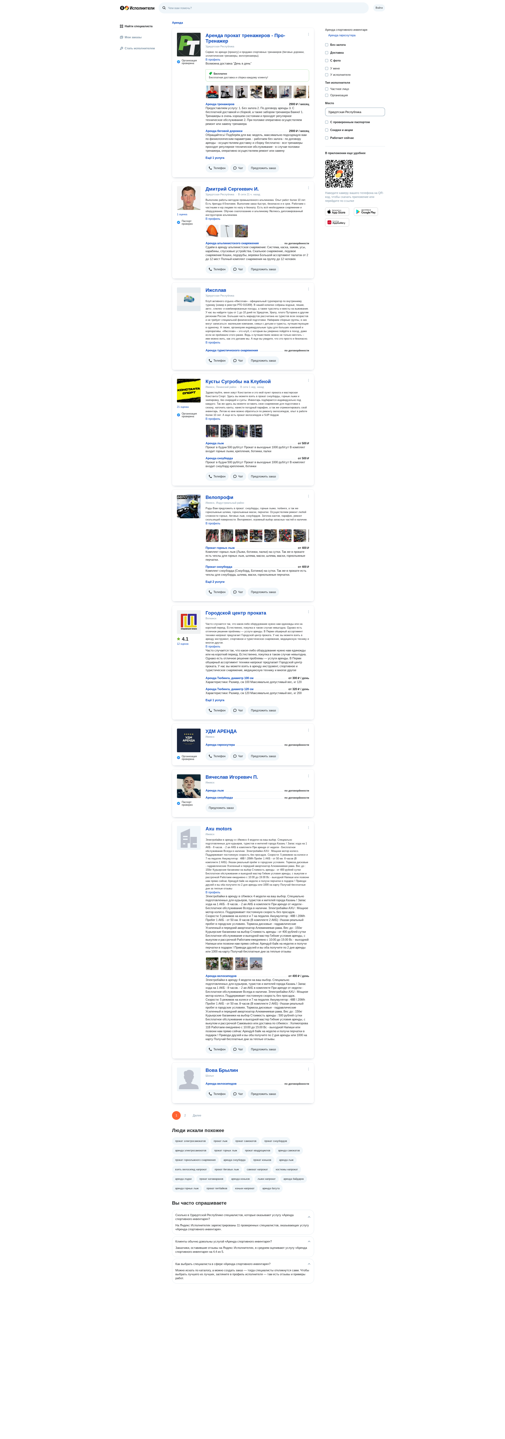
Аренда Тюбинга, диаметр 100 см (229, 678)
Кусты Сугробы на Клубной (238, 381)
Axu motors (219, 828)
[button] (217, 168)
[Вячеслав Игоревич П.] (189, 786)
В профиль (213, 59)
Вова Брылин (222, 1070)
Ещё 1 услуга (215, 157)
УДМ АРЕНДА (221, 731)
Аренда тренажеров (220, 104)
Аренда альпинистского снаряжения (232, 243)
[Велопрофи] (189, 506)
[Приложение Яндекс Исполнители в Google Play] (366, 212)
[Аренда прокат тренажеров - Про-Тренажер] (189, 44)
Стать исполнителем (140, 48)
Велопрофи (219, 497)
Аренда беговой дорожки (224, 131)
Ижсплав (216, 290)
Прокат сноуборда (219, 566)
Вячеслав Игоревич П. (232, 777)
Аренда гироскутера (220, 744)
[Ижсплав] (189, 299)
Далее (197, 1115)
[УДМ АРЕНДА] (189, 740)
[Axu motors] (189, 838)
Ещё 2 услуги (215, 581)
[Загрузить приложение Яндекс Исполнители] (355, 174)
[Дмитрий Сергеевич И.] (189, 198)
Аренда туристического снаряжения (232, 350)
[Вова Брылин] (189, 1079)
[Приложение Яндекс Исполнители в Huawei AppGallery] (337, 222)
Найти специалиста (138, 26)
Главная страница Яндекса (122, 8)
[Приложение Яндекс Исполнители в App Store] (337, 212)
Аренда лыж (215, 443)
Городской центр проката (236, 613)
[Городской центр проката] (189, 622)
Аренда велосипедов (221, 976)
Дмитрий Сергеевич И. (232, 189)
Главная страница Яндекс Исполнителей (137, 8)
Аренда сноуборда (219, 458)
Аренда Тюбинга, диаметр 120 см (229, 689)
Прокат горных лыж (220, 547)
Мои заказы (133, 37)
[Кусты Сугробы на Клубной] (189, 390)
